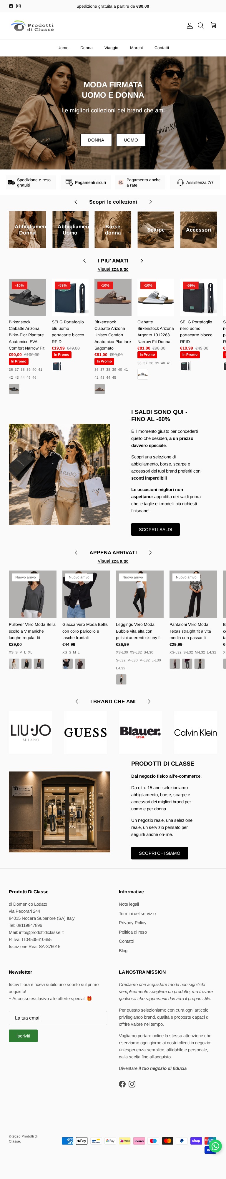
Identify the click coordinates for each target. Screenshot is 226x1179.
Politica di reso (133, 931)
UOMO (131, 139)
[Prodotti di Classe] (32, 25)
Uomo (63, 47)
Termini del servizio (137, 913)
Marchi (136, 47)
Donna (86, 47)
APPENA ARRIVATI (113, 553)
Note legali (129, 904)
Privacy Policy (133, 922)
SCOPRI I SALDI (155, 529)
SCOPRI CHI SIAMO (159, 853)
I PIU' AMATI (113, 261)
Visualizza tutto (113, 269)
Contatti (161, 47)
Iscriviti (23, 1035)
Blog (123, 950)
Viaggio (111, 47)
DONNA (96, 139)
